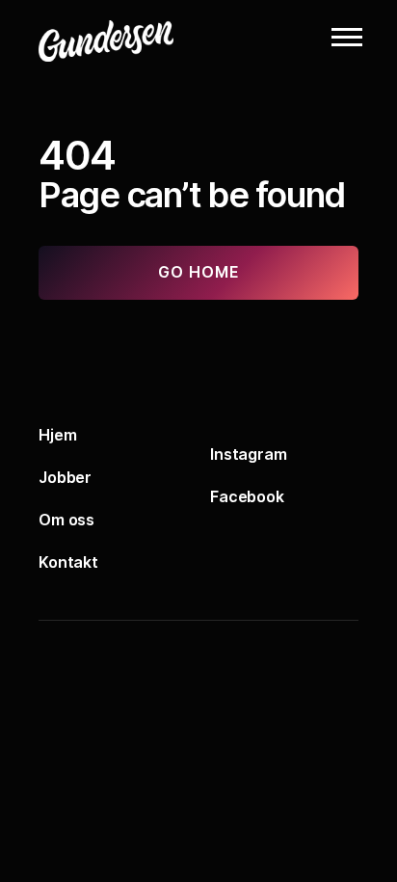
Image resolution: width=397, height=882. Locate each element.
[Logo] (135, 37)
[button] (347, 36)
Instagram (248, 454)
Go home (199, 271)
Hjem (57, 434)
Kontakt (68, 562)
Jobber (65, 477)
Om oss (66, 519)
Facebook (247, 496)
